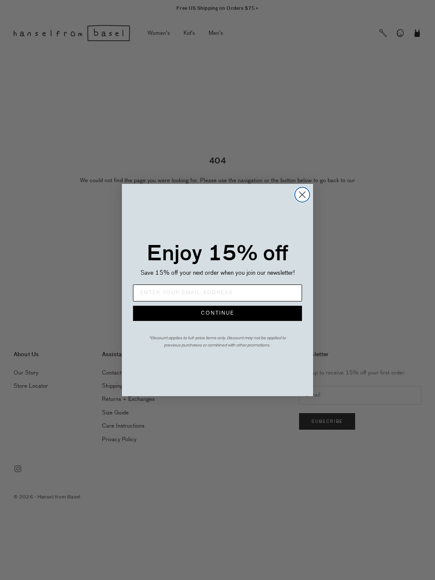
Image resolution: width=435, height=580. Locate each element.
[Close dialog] (302, 194)
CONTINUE (217, 313)
